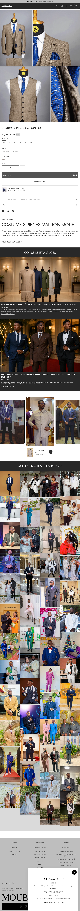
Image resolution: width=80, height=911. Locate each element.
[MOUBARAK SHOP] (6, 6)
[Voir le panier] (70, 6)
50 (9, 142)
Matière (4, 148)
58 (31, 142)
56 (25, 142)
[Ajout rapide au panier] (50, 452)
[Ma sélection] (66, 6)
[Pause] (51, 443)
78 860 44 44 (57, 898)
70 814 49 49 (66, 898)
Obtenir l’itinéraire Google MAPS (53, 902)
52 (14, 142)
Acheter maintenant (40, 181)
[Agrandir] (10, 483)
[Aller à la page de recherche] (62, 6)
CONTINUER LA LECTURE (8, 314)
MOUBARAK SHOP (18, 888)
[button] (62, 6)
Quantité (4, 164)
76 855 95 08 (48, 898)
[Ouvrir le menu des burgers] (76, 6)
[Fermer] (74, 872)
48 (4, 142)
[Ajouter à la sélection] (22, 167)
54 (20, 142)
